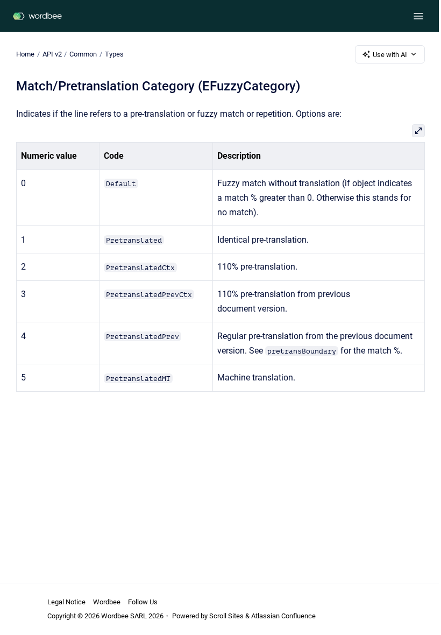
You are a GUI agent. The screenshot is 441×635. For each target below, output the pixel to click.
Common (83, 54)
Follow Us (143, 602)
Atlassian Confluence (283, 616)
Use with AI (390, 55)
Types (114, 54)
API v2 (52, 54)
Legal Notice (66, 602)
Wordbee (106, 602)
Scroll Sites (226, 616)
